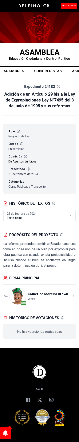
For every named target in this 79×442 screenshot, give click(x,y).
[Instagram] (51, 399)
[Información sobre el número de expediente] (58, 86)
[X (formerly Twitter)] (39, 399)
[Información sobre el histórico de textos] (53, 203)
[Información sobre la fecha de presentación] (28, 169)
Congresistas (48, 71)
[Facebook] (27, 399)
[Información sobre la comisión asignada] (25, 156)
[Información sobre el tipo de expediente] (18, 131)
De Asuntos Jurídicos (22, 161)
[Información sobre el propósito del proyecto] (61, 234)
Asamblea (13, 71)
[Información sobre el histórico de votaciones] (62, 317)
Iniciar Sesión (69, 6)
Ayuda (39, 388)
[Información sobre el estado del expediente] (21, 143)
